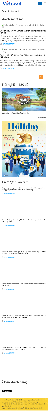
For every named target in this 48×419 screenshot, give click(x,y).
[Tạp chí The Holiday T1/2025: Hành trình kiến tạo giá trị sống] (24, 149)
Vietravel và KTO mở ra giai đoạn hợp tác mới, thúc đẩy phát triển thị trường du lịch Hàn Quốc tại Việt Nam (24, 253)
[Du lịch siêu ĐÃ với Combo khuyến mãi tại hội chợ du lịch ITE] (24, 26)
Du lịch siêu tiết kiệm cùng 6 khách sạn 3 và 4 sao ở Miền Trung (22, 56)
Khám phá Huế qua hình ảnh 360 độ (15, 113)
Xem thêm (41, 117)
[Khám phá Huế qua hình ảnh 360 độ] (23, 103)
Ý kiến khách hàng (14, 382)
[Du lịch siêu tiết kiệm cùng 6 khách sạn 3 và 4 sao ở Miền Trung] (24, 50)
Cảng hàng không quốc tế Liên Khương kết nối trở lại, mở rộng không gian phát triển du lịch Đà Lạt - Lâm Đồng (24, 189)
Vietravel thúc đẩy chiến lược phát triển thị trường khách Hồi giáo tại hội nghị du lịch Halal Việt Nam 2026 (24, 316)
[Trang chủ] (12, 3)
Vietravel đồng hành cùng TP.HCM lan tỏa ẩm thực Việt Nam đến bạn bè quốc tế (24, 221)
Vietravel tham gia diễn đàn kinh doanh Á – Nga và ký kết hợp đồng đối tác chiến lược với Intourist (24, 348)
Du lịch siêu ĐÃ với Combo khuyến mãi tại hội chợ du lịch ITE (23, 31)
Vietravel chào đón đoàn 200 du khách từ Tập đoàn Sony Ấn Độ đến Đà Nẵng (24, 284)
